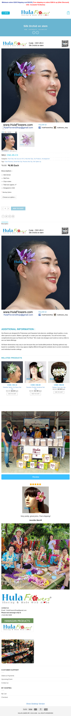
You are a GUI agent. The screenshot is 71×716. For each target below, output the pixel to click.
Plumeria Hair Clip (27, 161)
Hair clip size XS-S (19, 158)
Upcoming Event (6, 679)
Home (25, 29)
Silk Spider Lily (37, 161)
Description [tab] (4, 223)
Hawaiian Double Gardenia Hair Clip (35, 388)
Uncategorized (45, 158)
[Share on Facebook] (3, 216)
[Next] (66, 85)
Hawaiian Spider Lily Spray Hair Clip (12, 388)
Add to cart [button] (12, 393)
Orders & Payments (7, 676)
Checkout (4, 697)
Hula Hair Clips (42, 29)
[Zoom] (4, 128)
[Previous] (5, 85)
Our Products (33, 29)
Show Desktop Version (35, 704)
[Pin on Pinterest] (13, 216)
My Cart (3, 694)
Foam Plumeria (9, 161)
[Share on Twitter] (6, 216)
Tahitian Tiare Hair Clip (58, 387)
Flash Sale (11, 158)
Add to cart (18, 208)
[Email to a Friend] (9, 216)
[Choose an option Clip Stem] (35, 197)
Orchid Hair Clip (18, 161)
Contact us (4, 683)
